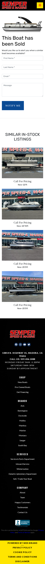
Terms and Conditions (22, 557)
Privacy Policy (22, 547)
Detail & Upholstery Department (22, 474)
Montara (22, 435)
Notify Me (12, 105)
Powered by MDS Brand (23, 543)
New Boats (22, 382)
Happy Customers (22, 502)
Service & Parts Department (22, 459)
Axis (22, 406)
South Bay (22, 445)
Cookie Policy (22, 552)
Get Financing (22, 392)
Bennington (23, 410)
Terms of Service (24, 532)
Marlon (22, 430)
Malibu (22, 420)
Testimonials (22, 507)
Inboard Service (22, 464)
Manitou (22, 425)
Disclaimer (22, 561)
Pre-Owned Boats (22, 387)
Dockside (22, 415)
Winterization (22, 469)
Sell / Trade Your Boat (22, 479)
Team (22, 497)
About (22, 492)
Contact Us (22, 512)
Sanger (23, 440)
